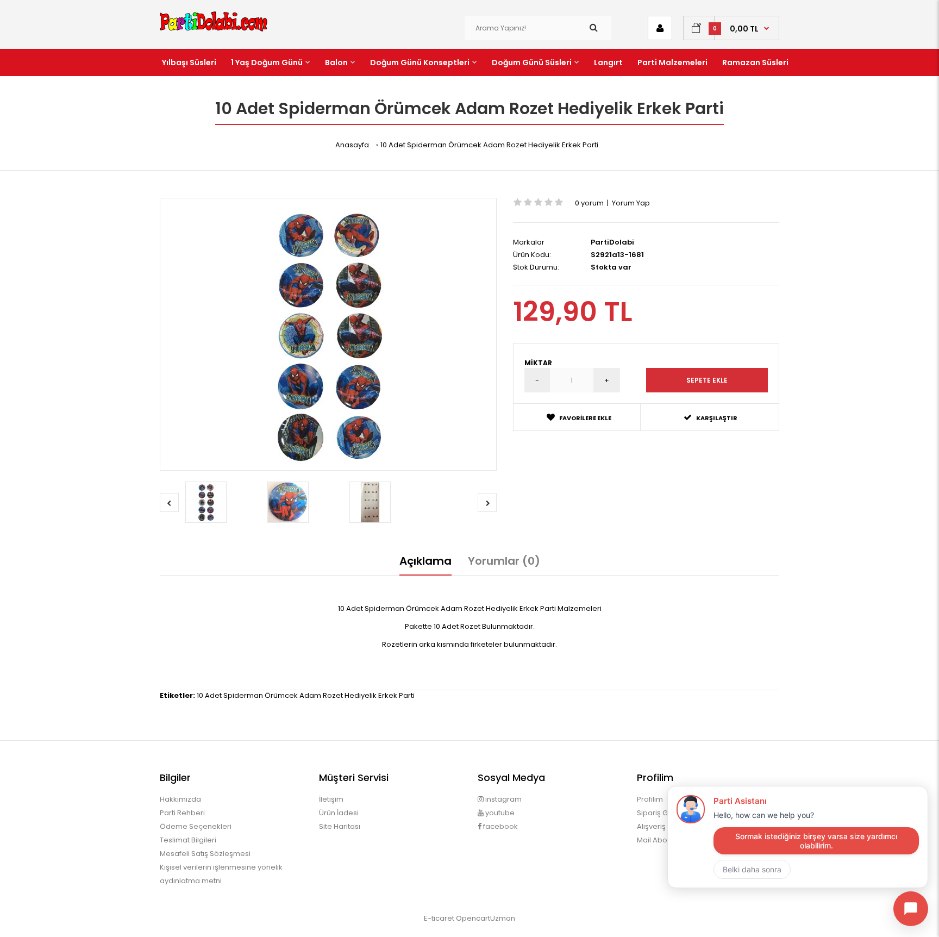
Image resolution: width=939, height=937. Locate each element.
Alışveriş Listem (663, 826)
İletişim (331, 799)
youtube (499, 813)
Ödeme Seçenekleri (195, 826)
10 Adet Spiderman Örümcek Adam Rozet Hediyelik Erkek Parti (489, 145)
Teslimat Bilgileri (188, 840)
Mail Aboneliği (661, 840)
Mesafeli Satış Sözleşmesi (205, 853)
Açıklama (425, 561)
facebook (499, 826)
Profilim (650, 799)
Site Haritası (339, 826)
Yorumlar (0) (504, 561)
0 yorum (589, 203)
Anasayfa (352, 145)
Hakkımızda (180, 799)
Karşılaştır (716, 418)
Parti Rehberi (182, 813)
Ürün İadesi (339, 813)
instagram (503, 799)
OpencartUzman (485, 918)
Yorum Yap (631, 203)
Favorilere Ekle (585, 418)
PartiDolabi (612, 242)
